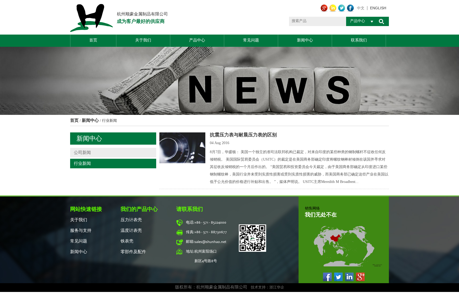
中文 (360, 8)
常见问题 (251, 41)
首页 (93, 41)
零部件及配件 (133, 252)
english (378, 8)
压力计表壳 (131, 220)
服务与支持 (80, 231)
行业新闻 (82, 163)
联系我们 (359, 41)
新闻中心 (305, 41)
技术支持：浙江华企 (267, 288)
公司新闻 (82, 152)
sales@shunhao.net (210, 242)
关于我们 (143, 41)
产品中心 (197, 41)
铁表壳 (127, 241)
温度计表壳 (131, 231)
